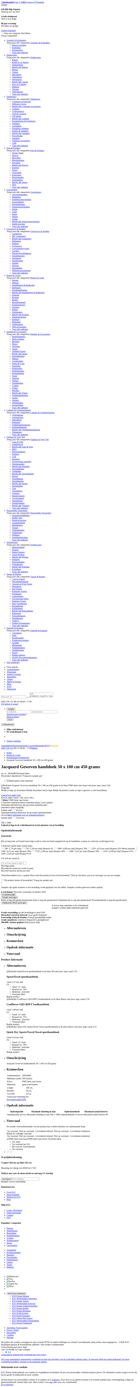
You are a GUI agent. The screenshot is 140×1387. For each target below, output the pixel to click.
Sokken (15, 381)
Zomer (15, 219)
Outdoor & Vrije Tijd (16, 437)
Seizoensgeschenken (21, 207)
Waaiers (15, 400)
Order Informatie (14, 1213)
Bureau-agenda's (19, 45)
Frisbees (15, 454)
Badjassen (16, 288)
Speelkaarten (17, 261)
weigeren (56, 1380)
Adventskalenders (19, 194)
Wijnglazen (17, 79)
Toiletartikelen (18, 530)
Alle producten (13, 662)
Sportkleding (17, 383)
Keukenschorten (19, 317)
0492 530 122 (7, 748)
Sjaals (14, 376)
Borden (15, 280)
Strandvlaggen (18, 503)
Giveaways (17, 246)
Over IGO (11, 1192)
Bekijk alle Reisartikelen (22, 611)
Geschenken (12, 190)
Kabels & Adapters (20, 131)
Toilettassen (17, 532)
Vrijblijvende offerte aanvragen (14, 903)
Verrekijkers (17, 491)
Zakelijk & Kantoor (15, 628)
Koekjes (15, 168)
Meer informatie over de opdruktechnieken (26, 815)
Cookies (10, 1335)
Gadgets (15, 109)
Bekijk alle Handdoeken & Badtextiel (28, 292)
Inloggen (11, 709)
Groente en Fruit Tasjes (22, 584)
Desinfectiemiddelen (21, 515)
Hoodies (15, 390)
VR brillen (16, 116)
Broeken (15, 341)
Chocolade (16, 172)
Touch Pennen (18, 554)
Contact (10, 1215)
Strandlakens (17, 479)
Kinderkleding (18, 356)
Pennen (15, 550)
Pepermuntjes (18, 177)
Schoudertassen (18, 616)
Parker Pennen (18, 552)
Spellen (15, 263)
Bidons (15, 70)
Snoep (15, 170)
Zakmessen (17, 432)
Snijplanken (17, 312)
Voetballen (16, 471)
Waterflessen (17, 92)
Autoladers (16, 126)
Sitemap (10, 1337)
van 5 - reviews (17, 2)
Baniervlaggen (18, 496)
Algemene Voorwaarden (17, 1328)
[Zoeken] (28, 697)
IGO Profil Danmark (21, 1316)
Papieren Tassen (19, 601)
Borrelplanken (18, 160)
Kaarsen (15, 295)
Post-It (15, 652)
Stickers (15, 266)
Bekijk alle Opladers (21, 133)
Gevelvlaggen (18, 498)
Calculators (17, 633)
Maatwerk (11, 689)
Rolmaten (16, 422)
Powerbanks (17, 136)
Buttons (15, 243)
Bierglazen (16, 74)
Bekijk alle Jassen (19, 354)
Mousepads (17, 645)
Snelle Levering (14, 674)
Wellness (16, 535)
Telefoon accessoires (21, 141)
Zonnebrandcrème (20, 537)
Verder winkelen (14, 741)
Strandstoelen (18, 481)
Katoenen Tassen (19, 591)
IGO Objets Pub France (22, 1318)
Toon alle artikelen (20, 52)
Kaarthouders (18, 638)
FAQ (9, 686)
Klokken (16, 319)
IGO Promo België (20, 1308)
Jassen (15, 349)
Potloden (16, 559)
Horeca (15, 155)
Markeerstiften (18, 547)
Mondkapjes (17, 525)
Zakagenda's (17, 50)
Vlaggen (15, 493)
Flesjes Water (18, 153)
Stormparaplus (18, 464)
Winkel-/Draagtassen (21, 623)
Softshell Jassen (19, 351)
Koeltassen (16, 594)
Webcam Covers (19, 104)
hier (51, 1382)
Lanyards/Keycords (20, 248)
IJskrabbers (17, 420)
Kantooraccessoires (20, 640)
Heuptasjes (16, 586)
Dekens (15, 283)
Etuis (14, 635)
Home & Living (13, 275)
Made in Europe (14, 682)
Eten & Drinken (13, 148)
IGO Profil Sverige (20, 1313)
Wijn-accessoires (19, 327)
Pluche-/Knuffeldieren (21, 253)
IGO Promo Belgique (21, 1311)
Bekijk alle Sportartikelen (23, 474)
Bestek (15, 300)
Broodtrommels (18, 302)
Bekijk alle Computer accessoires (26, 106)
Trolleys (15, 621)
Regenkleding (18, 373)
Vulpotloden (17, 564)
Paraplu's (16, 459)
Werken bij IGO (14, 1197)
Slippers (15, 378)
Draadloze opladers (20, 128)
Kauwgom (16, 175)
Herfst (14, 209)
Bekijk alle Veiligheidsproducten (26, 430)
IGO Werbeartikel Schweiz (23, 1303)
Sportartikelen (18, 469)
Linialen (15, 643)
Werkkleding (17, 403)
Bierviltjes (16, 158)
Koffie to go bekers (20, 62)
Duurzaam (11, 672)
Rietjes (15, 310)
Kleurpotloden (18, 562)
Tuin (14, 488)
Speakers (16, 138)
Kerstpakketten (18, 204)
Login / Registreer (14, 1210)
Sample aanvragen (9, 898)
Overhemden (17, 361)
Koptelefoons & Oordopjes (23, 121)
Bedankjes (16, 197)
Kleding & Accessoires (16, 332)
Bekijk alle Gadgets (20, 119)
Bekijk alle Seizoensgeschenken (26, 221)
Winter (15, 217)
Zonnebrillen (17, 405)
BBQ (14, 449)
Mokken (15, 87)
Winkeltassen (12, 1260)
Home (9, 753)
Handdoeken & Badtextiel (23, 285)
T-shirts (15, 386)
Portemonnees (18, 371)
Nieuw (10, 679)
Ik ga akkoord (7, 1384)
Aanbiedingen (13, 669)
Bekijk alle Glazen (20, 82)
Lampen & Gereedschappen (19, 410)
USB (14, 143)
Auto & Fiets (17, 442)
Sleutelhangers (18, 256)
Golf (14, 457)
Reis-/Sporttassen (19, 603)
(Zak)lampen (17, 415)
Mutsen (15, 359)
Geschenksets (18, 202)
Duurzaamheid (13, 1195)
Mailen (35, 748)
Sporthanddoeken (19, 290)
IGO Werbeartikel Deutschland (25, 1321)
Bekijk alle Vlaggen (20, 506)
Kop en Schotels (19, 84)
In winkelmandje (8, 895)
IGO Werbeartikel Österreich (24, 1298)
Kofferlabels (17, 608)
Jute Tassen (17, 589)
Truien (15, 388)
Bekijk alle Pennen (20, 557)
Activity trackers (19, 114)
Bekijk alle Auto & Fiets (22, 447)
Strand (15, 476)
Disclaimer (11, 1332)
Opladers (16, 123)
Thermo (15, 89)
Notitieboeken (18, 650)
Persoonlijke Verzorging (17, 510)
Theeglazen (17, 77)
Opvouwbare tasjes (20, 599)
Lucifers (15, 251)
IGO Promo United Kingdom (24, 1306)
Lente (14, 212)
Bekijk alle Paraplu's (21, 466)
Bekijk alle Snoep (19, 182)
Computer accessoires (21, 101)
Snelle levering (18, 224)
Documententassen (20, 581)
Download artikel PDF (16, 1099)
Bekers (15, 60)
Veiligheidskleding (20, 395)
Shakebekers (17, 65)
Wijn (14, 185)
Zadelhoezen (17, 444)
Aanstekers (17, 234)
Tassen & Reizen (14, 574)
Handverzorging (19, 520)
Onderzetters (17, 324)
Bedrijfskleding (18, 337)
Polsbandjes (17, 368)
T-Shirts (10, 1238)
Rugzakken (11, 1233)
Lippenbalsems (18, 523)
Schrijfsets (16, 569)
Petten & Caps (18, 363)
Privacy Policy (13, 1330)
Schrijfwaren (12, 542)
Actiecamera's (18, 111)
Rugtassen (16, 613)
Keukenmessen (18, 305)
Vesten (15, 398)
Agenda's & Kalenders (16, 40)
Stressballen (17, 268)
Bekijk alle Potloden (21, 567)
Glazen (15, 72)
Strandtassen (17, 618)
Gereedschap (17, 417)
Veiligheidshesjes (19, 427)
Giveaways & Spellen (16, 229)
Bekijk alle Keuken (20, 314)
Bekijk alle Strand (19, 483)
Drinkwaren (12, 55)
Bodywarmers (18, 339)
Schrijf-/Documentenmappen (24, 657)
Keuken (15, 297)
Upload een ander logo (11, 795)
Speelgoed (16, 258)
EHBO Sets (17, 518)
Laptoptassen (17, 596)
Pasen (14, 214)
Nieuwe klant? (13, 717)
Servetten (16, 163)
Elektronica (11, 97)
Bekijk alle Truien (19, 393)
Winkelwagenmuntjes (21, 270)
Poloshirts (16, 366)
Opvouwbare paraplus (21, 461)
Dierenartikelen (18, 452)
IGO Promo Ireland (20, 1296)
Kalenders (16, 48)
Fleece (15, 344)
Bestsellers (11, 677)
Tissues (15, 528)
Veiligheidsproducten (21, 425)
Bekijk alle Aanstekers (21, 239)
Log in (10, 720)
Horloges (16, 346)
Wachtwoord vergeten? (17, 714)
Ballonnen (16, 241)
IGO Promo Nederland (16, 1294)
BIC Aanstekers (19, 236)
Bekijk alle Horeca (20, 165)
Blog (9, 684)
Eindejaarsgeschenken (21, 199)
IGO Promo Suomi (20, 1301)
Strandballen (17, 486)
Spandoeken (17, 501)
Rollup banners (18, 655)
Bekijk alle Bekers (20, 67)
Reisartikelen (17, 606)
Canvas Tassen (18, 579)
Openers (15, 307)
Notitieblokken (18, 648)
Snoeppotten (17, 180)
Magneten (16, 322)
